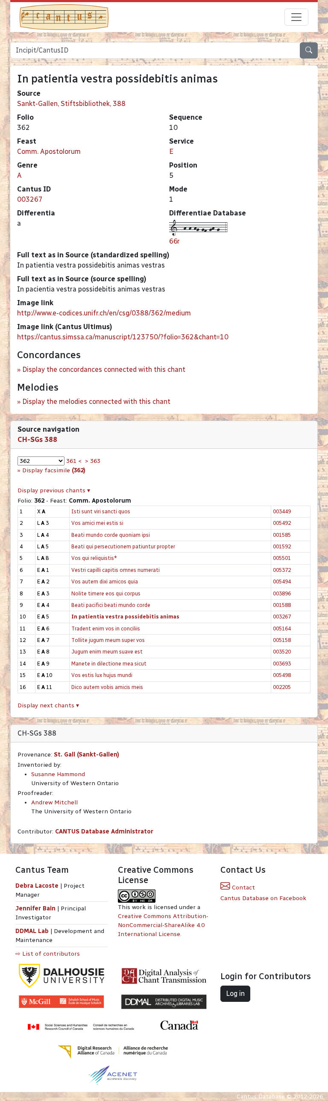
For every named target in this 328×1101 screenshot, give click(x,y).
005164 (282, 628)
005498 (282, 675)
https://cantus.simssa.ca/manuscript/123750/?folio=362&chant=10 (122, 337)
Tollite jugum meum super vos (108, 640)
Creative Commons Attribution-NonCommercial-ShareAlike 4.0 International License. (163, 925)
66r (174, 241)
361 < (74, 461)
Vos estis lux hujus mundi (101, 675)
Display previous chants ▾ (54, 490)
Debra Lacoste (37, 885)
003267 (30, 199)
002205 (282, 687)
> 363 (92, 461)
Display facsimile (53, 470)
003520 (282, 651)
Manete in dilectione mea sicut (108, 663)
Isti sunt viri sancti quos (100, 511)
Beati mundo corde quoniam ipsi (110, 535)
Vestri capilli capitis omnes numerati (115, 570)
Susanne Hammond (58, 774)
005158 (282, 640)
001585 (282, 535)
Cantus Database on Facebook (263, 898)
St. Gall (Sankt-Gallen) (86, 754)
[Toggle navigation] (296, 17)
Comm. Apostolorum (49, 151)
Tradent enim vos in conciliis (105, 628)
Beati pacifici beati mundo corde (110, 605)
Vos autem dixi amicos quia (104, 581)
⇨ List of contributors (47, 953)
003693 (282, 663)
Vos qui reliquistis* (94, 558)
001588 (282, 605)
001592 (282, 546)
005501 (282, 558)
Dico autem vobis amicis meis (107, 687)
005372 (282, 570)
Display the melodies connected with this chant (96, 401)
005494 (282, 581)
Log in (235, 993)
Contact (242, 887)
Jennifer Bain (36, 908)
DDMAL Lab (32, 931)
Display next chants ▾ (48, 705)
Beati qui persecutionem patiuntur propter (123, 546)
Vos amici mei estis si (97, 523)
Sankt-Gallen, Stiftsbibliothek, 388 (71, 104)
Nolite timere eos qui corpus (106, 593)
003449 (282, 511)
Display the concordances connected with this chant (103, 369)
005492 (282, 523)
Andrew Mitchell (54, 802)
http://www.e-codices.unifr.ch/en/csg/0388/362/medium (104, 313)
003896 (282, 593)
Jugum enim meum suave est (107, 651)
